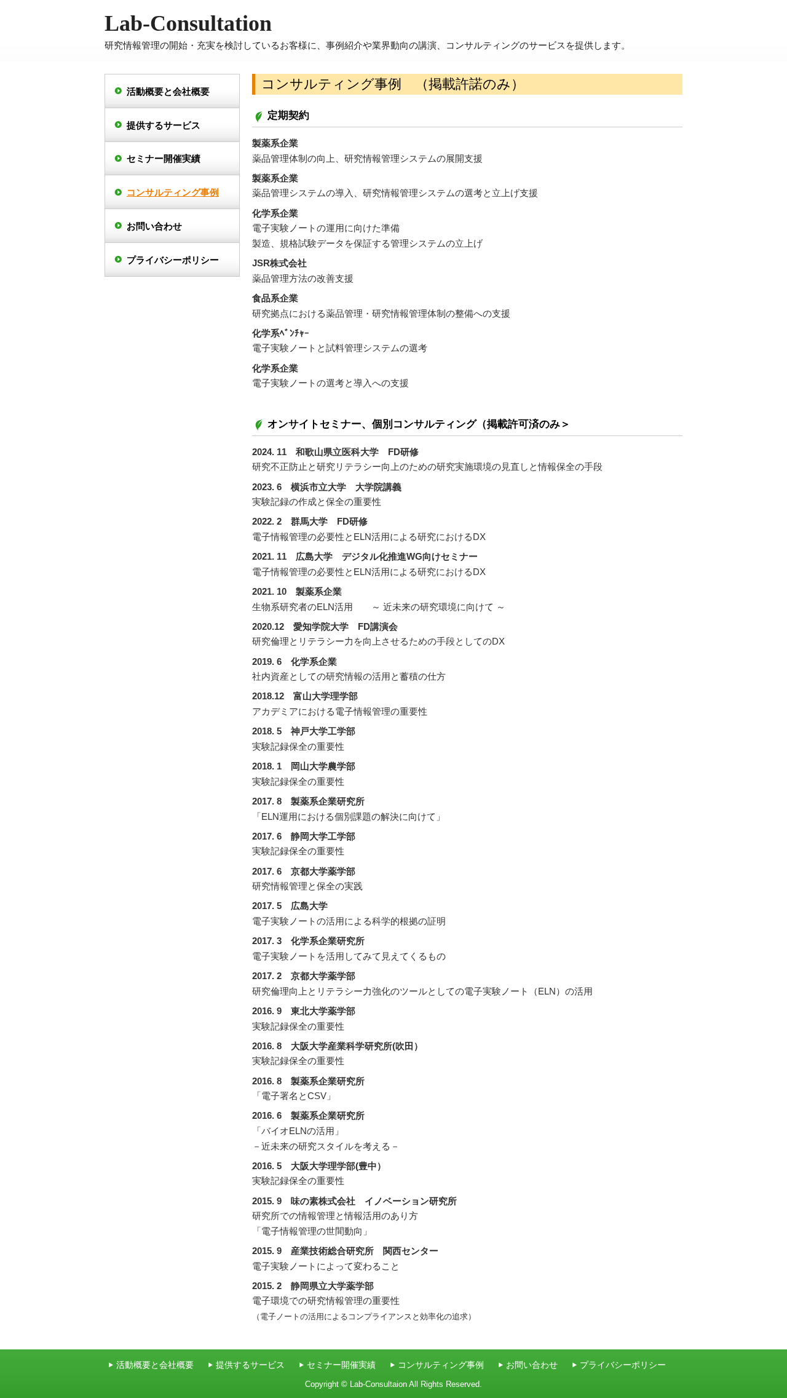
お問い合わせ (154, 226)
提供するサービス (163, 125)
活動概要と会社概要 (168, 91)
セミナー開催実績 (163, 158)
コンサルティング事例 (173, 192)
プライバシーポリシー (173, 260)
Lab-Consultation (188, 23)
